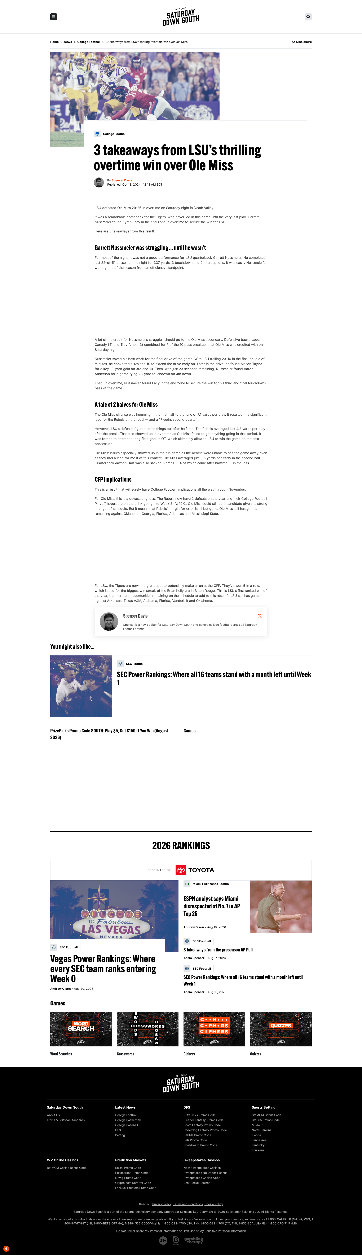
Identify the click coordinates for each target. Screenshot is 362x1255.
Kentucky (258, 1145)
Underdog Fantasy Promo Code (205, 1130)
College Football (126, 1115)
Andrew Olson (60, 988)
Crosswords (125, 1053)
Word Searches (61, 1053)
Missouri (257, 1125)
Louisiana (258, 1150)
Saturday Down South (65, 1107)
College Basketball (128, 1120)
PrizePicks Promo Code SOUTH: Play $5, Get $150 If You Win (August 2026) (109, 733)
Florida (256, 1135)
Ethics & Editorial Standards (66, 1120)
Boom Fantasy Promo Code (202, 1125)
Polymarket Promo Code (132, 1172)
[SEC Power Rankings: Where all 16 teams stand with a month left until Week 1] (81, 686)
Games (189, 730)
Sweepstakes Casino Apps (202, 1177)
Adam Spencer (194, 958)
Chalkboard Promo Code (200, 1145)
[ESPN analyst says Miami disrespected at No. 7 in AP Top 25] (281, 907)
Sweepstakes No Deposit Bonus (205, 1172)
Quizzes (255, 1053)
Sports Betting (263, 1107)
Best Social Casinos (197, 1182)
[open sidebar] (53, 16)
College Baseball (126, 1125)
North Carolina (262, 1130)
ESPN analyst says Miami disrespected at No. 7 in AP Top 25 (212, 906)
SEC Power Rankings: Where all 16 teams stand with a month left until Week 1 (214, 678)
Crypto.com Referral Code (133, 1182)
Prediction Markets (130, 1160)
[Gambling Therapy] (193, 1240)
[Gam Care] (176, 1240)
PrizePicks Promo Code (200, 1115)
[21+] (163, 1240)
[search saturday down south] (308, 16)
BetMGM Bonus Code (266, 1115)
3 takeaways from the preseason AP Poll (218, 949)
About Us (53, 1115)
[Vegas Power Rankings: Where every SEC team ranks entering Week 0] (114, 916)
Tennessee (259, 1140)
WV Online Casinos (62, 1160)
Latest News (125, 1107)
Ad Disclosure (302, 42)
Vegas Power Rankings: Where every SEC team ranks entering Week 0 (103, 969)
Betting (120, 1135)
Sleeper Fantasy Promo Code (204, 1120)
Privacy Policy (161, 1204)
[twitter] (259, 615)
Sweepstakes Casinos (202, 1160)
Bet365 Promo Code (266, 1120)
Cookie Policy (213, 1204)
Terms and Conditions (188, 1204)
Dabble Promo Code (197, 1135)
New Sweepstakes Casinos (202, 1167)
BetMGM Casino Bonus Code (67, 1167)
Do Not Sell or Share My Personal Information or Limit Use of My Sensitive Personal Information (181, 1231)
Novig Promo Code (128, 1177)
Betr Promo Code (195, 1140)
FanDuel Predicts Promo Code (135, 1188)
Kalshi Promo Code (128, 1167)
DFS (118, 1130)
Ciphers (189, 1053)
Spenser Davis (122, 180)
